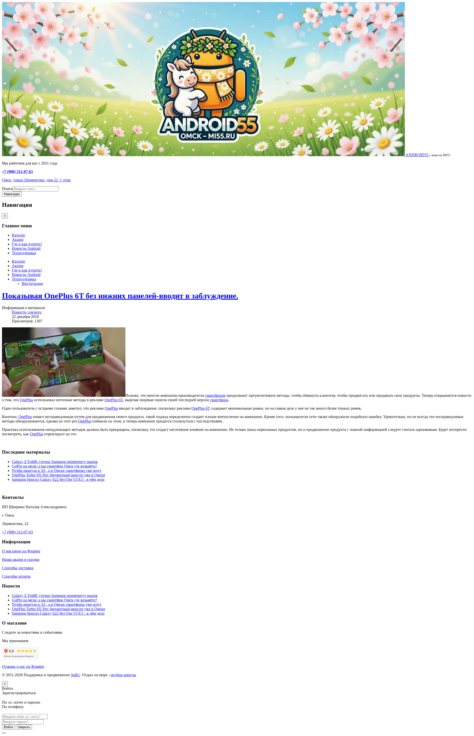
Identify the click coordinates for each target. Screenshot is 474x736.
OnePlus (26, 400)
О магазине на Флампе (21, 551)
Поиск (7, 189)
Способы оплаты (16, 576)
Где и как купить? (27, 244)
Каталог (18, 235)
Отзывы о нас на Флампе (23, 666)
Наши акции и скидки (21, 559)
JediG (75, 675)
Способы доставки (18, 568)
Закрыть (24, 727)
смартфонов (215, 395)
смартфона (219, 400)
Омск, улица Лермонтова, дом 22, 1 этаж (36, 180)
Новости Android (26, 248)
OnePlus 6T (113, 400)
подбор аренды (123, 675)
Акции (17, 239)
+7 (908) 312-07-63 (17, 171)
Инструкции (32, 283)
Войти (8, 727)
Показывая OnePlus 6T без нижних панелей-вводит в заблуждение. (120, 295)
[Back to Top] (4, 733)
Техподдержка (24, 253)
